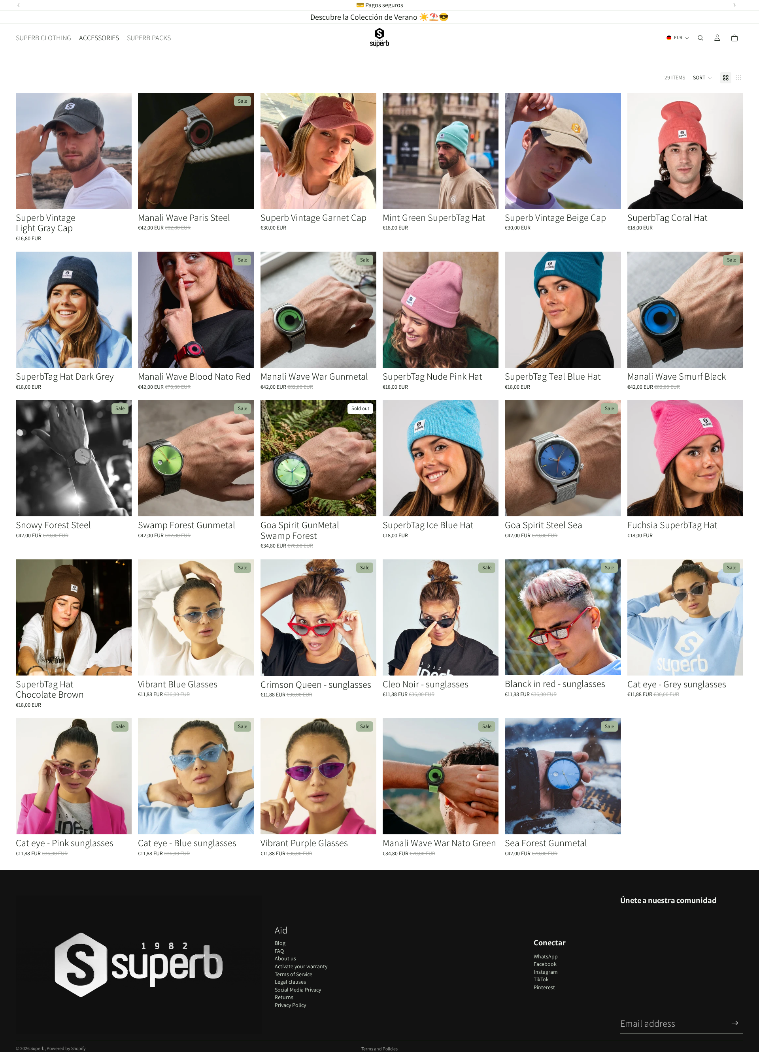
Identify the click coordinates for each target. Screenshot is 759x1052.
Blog (280, 943)
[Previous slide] (28, 151)
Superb (37, 1048)
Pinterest (544, 987)
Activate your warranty (301, 966)
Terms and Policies (379, 1049)
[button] (702, 78)
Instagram (546, 971)
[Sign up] (735, 1023)
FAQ (279, 950)
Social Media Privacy (298, 989)
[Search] (700, 38)
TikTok (541, 979)
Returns (284, 997)
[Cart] (734, 38)
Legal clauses (290, 981)
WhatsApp (546, 956)
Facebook (545, 963)
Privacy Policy (290, 1005)
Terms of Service (293, 974)
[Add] (120, 197)
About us (285, 958)
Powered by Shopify (66, 1048)
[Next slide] (120, 151)
